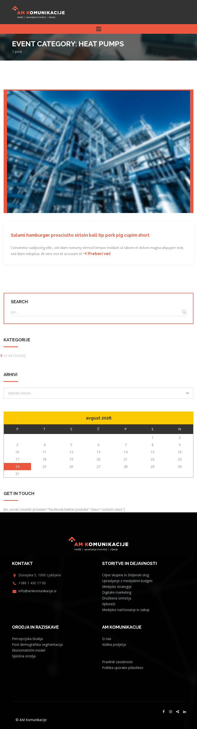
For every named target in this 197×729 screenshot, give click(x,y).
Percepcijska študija (27, 638)
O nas (106, 638)
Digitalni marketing (116, 592)
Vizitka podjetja (114, 644)
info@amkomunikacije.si (37, 591)
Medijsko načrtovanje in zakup (125, 609)
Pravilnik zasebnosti (117, 662)
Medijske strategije (117, 586)
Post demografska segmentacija (37, 644)
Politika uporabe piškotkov (122, 667)
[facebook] (163, 712)
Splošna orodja (24, 656)
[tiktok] (177, 712)
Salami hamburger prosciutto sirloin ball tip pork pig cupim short (80, 235)
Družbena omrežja (116, 598)
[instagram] (170, 712)
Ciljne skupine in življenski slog (125, 575)
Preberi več (99, 253)
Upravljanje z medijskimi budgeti (127, 580)
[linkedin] (184, 712)
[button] (98, 393)
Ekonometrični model (28, 650)
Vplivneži (108, 604)
